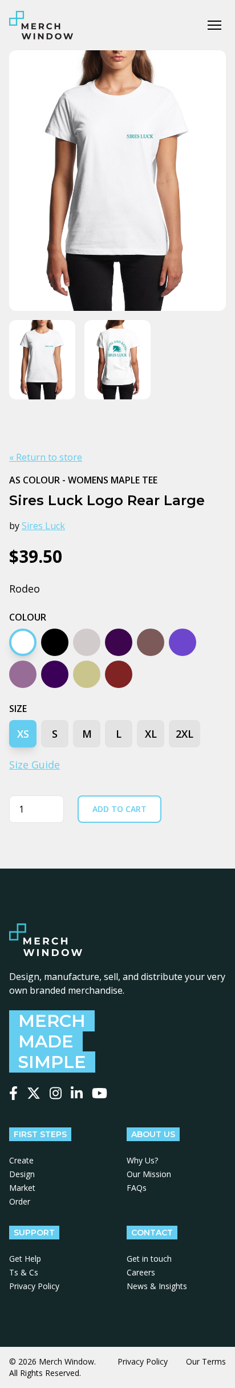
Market (22, 1187)
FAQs (137, 1187)
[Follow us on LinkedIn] (77, 1093)
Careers (141, 1272)
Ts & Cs (23, 1272)
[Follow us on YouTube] (99, 1093)
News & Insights (157, 1286)
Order (19, 1201)
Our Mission (149, 1174)
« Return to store (45, 457)
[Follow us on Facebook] (13, 1093)
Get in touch (149, 1258)
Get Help (25, 1258)
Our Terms (206, 1361)
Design (22, 1174)
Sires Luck (43, 525)
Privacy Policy (34, 1286)
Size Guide (34, 764)
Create (21, 1160)
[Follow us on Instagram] (56, 1093)
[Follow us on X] (33, 1093)
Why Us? (142, 1160)
